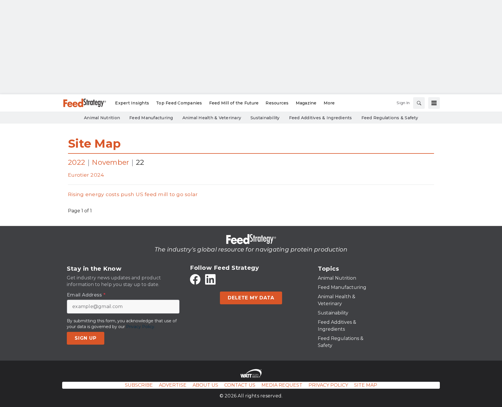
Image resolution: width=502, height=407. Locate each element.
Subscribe (139, 385)
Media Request (281, 385)
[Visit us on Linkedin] (210, 279)
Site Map (94, 143)
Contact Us (239, 385)
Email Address (86, 295)
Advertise (173, 385)
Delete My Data (251, 298)
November (110, 162)
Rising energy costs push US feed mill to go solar (133, 194)
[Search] (419, 103)
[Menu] (434, 103)
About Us (205, 385)
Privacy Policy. (140, 326)
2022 (76, 162)
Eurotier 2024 (86, 175)
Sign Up (85, 338)
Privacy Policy (328, 385)
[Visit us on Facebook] (195, 279)
